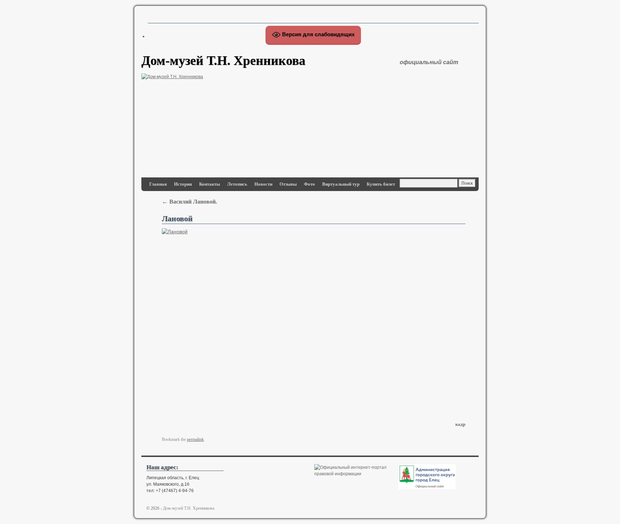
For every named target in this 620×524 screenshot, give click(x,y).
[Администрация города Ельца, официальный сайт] (427, 487)
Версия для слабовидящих (317, 34)
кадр (460, 424)
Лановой (177, 218)
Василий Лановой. (189, 202)
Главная (158, 184)
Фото (309, 184)
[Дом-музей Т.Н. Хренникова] (310, 115)
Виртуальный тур (341, 184)
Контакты (209, 184)
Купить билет (381, 184)
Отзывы (288, 184)
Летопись (237, 184)
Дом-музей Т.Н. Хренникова (223, 60)
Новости (263, 184)
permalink (195, 439)
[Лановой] (313, 320)
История (183, 184)
